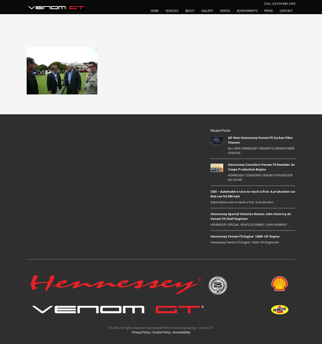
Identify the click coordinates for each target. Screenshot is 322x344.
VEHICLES (171, 11)
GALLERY (207, 11)
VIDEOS (225, 11)
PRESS (268, 11)
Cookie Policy (161, 332)
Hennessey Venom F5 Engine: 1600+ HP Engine (245, 236)
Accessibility (181, 332)
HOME (155, 11)
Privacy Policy (141, 332)
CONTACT (286, 11)
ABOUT (189, 11)
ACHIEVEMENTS (247, 11)
